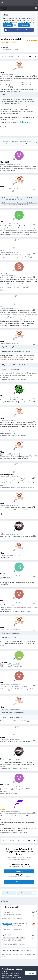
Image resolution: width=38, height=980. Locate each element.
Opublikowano (10, 74)
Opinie (16, 49)
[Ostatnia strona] (35, 56)
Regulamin (5, 977)
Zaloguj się (8, 25)
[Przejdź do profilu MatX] (19, 594)
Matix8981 (9, 914)
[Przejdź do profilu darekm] (33, 936)
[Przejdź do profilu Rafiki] (19, 802)
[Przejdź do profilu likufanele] (19, 655)
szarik (7, 925)
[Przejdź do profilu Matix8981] (19, 155)
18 (22, 937)
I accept (31, 973)
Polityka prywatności (14, 977)
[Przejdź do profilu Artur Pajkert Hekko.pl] (33, 913)
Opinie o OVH (6, 935)
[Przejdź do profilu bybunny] (19, 266)
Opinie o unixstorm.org (20, 923)
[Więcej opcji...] (34, 75)
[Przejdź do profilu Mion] (19, 65)
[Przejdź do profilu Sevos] (19, 567)
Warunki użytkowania (13, 975)
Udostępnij (9, 893)
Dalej (31, 56)
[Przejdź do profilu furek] (19, 243)
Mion (6, 47)
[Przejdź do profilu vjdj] (19, 299)
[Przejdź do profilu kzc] (19, 215)
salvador (8, 940)
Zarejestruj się (24, 25)
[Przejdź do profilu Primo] (19, 730)
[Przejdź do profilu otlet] (19, 389)
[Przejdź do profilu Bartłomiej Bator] (19, 468)
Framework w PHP (7, 912)
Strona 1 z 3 (21, 56)
